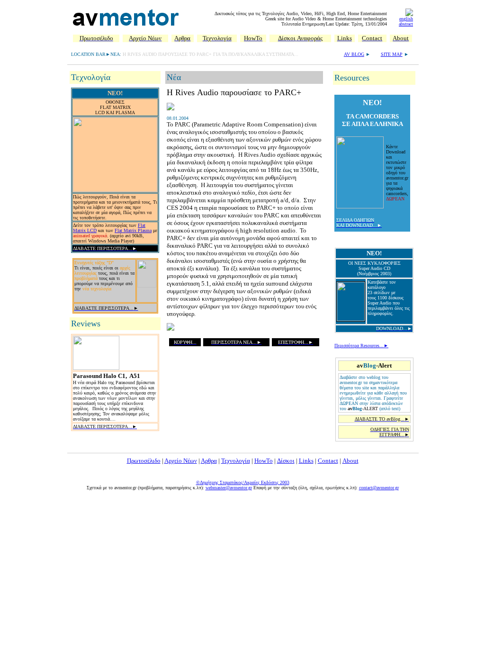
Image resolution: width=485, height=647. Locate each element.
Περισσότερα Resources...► (361, 345)
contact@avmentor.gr (379, 487)
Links (306, 460)
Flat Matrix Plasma (133, 230)
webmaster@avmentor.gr (229, 487)
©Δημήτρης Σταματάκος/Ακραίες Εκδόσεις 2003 (242, 482)
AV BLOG (354, 54)
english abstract (406, 21)
